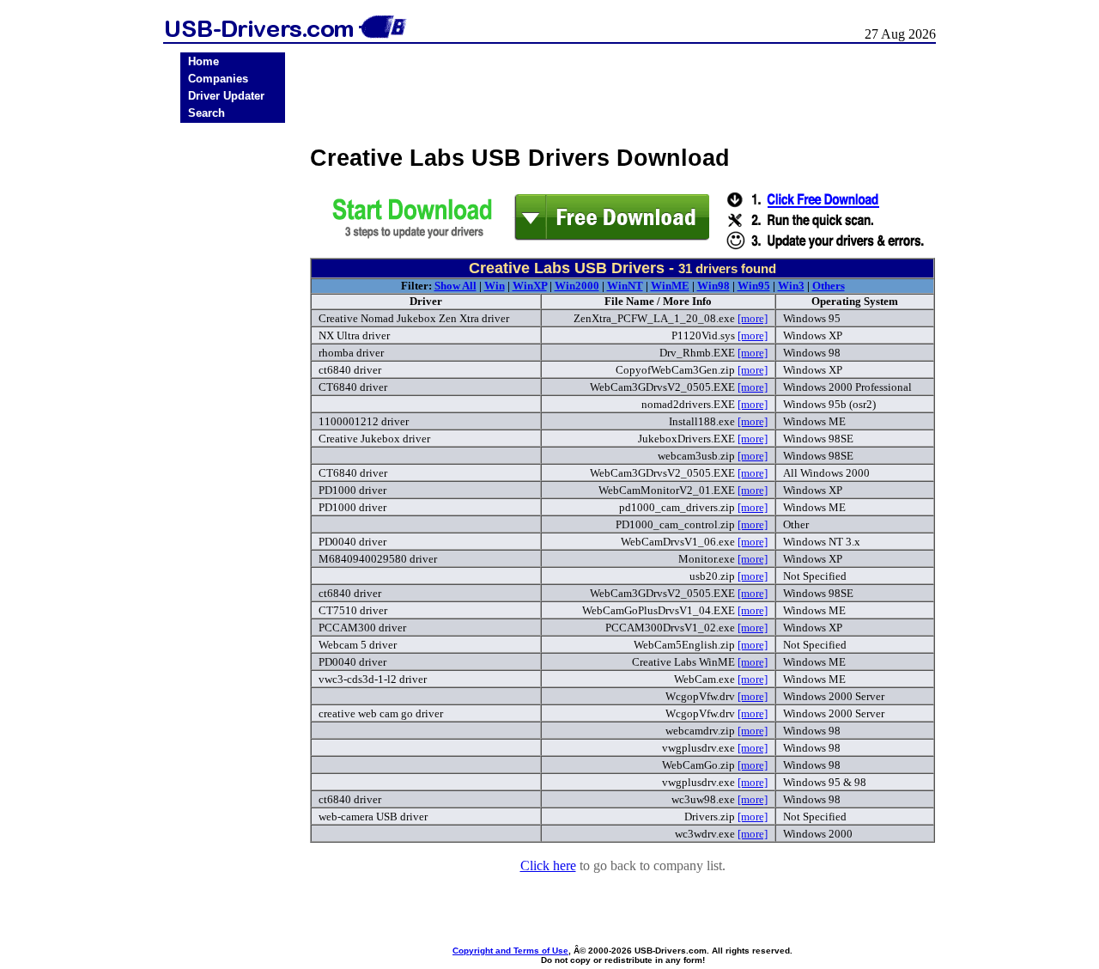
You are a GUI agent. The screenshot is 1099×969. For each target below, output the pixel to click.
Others (828, 285)
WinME (670, 285)
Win (494, 285)
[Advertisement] (232, 396)
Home (203, 61)
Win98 (713, 285)
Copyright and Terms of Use (510, 950)
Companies (218, 78)
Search (206, 113)
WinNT (625, 285)
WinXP (530, 285)
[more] (753, 318)
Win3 (791, 285)
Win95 (754, 285)
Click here (548, 865)
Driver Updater (226, 95)
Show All (455, 285)
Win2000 (577, 285)
